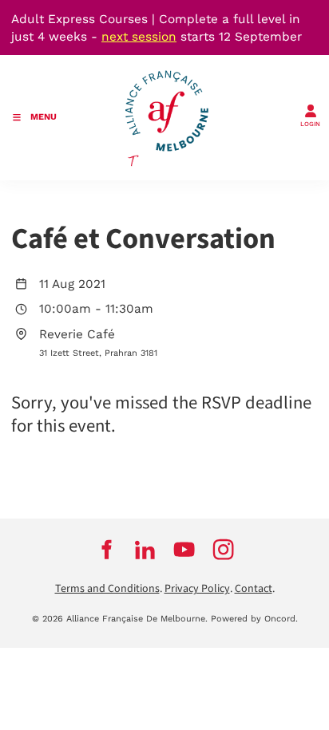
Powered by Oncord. (254, 619)
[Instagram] (223, 550)
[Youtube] (184, 550)
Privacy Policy (197, 589)
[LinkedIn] (145, 550)
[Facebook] (106, 550)
